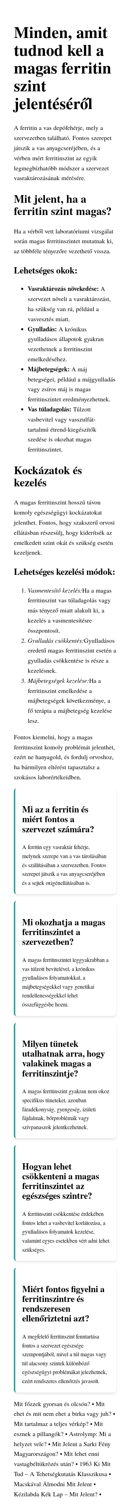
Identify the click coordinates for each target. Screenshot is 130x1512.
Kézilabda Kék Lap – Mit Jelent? (55, 1494)
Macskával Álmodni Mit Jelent (53, 1484)
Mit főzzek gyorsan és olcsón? (52, 1403)
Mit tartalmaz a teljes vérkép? (51, 1423)
